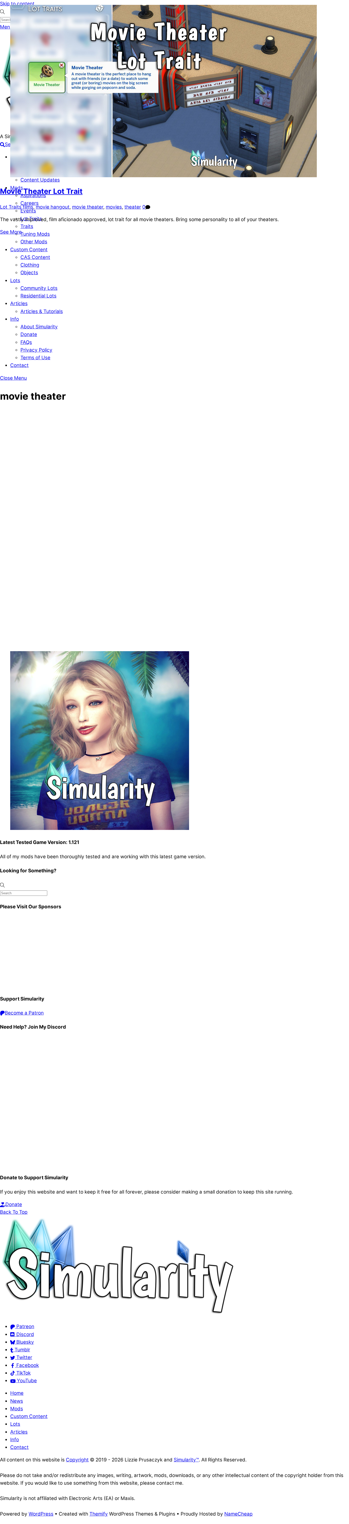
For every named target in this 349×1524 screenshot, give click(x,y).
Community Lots (38, 288)
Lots (15, 280)
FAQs (26, 342)
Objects (29, 273)
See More (11, 232)
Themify (98, 1514)
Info (14, 319)
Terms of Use (35, 358)
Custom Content (29, 250)
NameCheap (238, 1514)
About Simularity (39, 327)
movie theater (87, 207)
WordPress (41, 1514)
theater (132, 207)
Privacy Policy (36, 350)
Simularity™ (186, 1460)
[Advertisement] (153, 953)
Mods (16, 1409)
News (16, 1401)
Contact (19, 365)
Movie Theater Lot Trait (41, 191)
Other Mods (33, 242)
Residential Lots (38, 296)
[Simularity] (117, 1314)
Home (17, 1393)
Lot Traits (10, 207)
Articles (19, 303)
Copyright (77, 1460)
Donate (28, 334)
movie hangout (52, 207)
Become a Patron (24, 1013)
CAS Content (35, 257)
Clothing (29, 265)
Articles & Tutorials (41, 311)
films (28, 207)
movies (114, 207)
